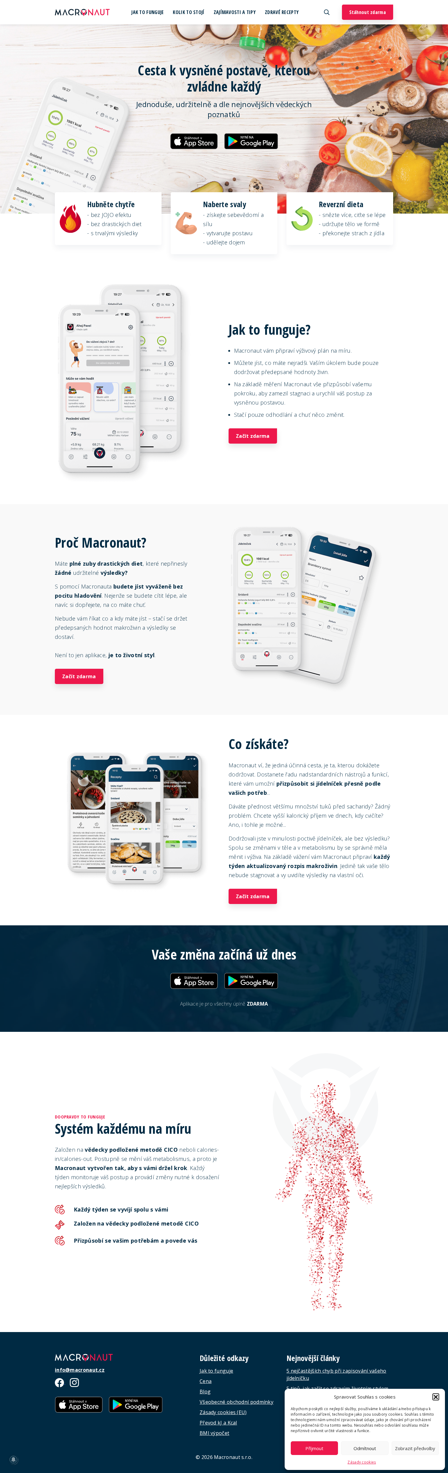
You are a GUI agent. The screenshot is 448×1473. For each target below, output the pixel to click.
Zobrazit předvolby (415, 1448)
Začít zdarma (253, 436)
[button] (436, 1397)
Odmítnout (365, 1448)
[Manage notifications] (13, 1459)
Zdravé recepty (282, 12)
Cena (206, 1381)
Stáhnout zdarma (367, 12)
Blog (205, 1391)
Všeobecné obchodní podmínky (236, 1402)
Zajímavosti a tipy (235, 12)
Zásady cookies (361, 1462)
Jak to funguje (147, 12)
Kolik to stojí (188, 12)
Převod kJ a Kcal (218, 1422)
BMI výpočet (214, 1433)
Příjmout (314, 1448)
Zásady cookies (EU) (223, 1412)
